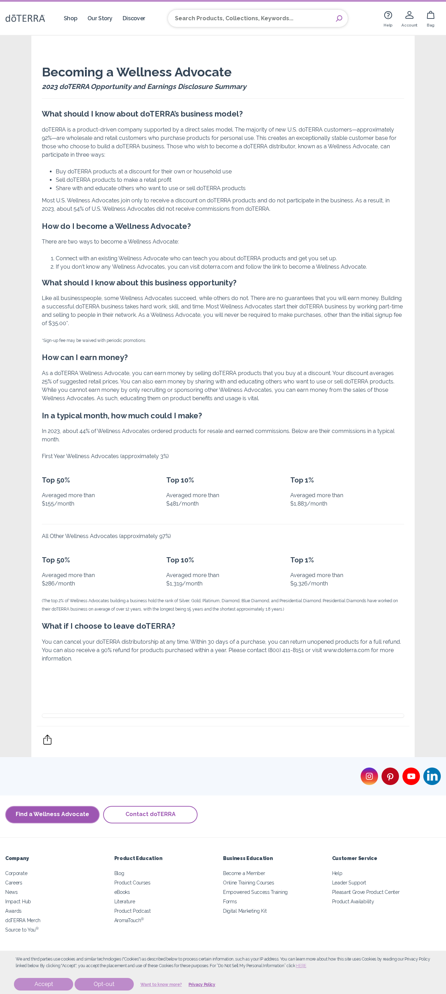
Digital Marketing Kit (245, 911)
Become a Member (244, 873)
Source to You (22, 930)
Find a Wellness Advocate (52, 814)
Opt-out (104, 984)
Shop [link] (70, 18)
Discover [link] (134, 18)
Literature (124, 901)
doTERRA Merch (22, 920)
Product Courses (132, 882)
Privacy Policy (202, 984)
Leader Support (349, 882)
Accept (43, 984)
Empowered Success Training (255, 892)
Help (337, 873)
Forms (230, 901)
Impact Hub (18, 901)
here (301, 965)
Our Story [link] (99, 18)
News (11, 892)
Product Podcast (132, 911)
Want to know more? (161, 984)
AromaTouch (129, 920)
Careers (13, 882)
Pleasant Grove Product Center (366, 892)
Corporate (16, 873)
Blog (119, 873)
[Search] (339, 18)
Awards (13, 911)
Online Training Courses (248, 882)
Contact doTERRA (150, 814)
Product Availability (353, 901)
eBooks (122, 892)
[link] (388, 18)
